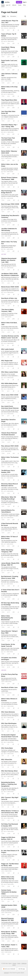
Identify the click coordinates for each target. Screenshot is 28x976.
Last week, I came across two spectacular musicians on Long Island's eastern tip (9, 488)
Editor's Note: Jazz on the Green (9, 165)
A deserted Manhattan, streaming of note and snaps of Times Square (10, 91)
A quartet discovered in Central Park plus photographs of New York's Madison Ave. (9, 168)
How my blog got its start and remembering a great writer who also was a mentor (10, 233)
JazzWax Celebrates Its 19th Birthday (9, 229)
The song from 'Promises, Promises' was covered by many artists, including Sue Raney (9, 581)
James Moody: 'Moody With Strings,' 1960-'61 (10, 564)
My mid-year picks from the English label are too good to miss (9, 679)
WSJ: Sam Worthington (8, 723)
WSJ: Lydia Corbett (7, 349)
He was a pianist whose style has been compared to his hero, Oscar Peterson (10, 397)
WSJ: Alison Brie (6, 759)
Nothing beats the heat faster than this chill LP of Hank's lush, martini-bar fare (9, 635)
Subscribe (19, 2)
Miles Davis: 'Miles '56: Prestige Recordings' (8, 498)
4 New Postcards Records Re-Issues (9, 524)
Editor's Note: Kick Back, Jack (9, 323)
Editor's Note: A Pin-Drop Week (9, 87)
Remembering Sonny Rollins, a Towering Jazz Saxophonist (9, 784)
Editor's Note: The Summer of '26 (10, 458)
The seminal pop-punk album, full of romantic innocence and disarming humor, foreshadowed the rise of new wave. (10, 340)
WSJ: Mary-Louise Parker (9, 372)
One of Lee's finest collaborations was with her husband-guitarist (10, 842)
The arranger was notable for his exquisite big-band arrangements (10, 289)
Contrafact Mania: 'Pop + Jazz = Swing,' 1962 (9, 125)
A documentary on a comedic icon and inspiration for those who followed (9, 703)
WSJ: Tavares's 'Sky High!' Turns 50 (10, 798)
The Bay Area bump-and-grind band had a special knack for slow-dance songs (9, 38)
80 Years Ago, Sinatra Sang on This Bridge (10, 603)
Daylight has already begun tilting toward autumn (8, 246)
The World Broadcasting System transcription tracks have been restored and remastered (9, 868)
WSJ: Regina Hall (6, 360)
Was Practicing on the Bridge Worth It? (8, 191)
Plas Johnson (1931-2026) (10, 446)
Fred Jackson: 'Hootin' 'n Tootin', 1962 (9, 945)
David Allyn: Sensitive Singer (8, 420)
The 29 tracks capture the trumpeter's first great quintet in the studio (10, 501)
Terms (18, 963)
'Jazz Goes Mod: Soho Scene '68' (8, 112)
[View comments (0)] (8, 345)
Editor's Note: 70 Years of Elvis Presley (9, 537)
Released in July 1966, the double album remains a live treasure (10, 649)
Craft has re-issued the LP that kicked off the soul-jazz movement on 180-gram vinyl (9, 314)
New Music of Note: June (9, 687)
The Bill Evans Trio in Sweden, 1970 (8, 471)
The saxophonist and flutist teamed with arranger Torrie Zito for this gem (10, 567)
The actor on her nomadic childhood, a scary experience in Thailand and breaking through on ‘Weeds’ (9, 374)
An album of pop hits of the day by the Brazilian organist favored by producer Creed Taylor (10, 554)
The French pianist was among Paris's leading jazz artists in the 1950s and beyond (9, 206)
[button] (2, 5)
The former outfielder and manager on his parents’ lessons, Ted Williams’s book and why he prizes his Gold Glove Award (10, 750)
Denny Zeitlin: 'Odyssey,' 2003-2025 (9, 152)
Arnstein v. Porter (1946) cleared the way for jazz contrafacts (10, 142)
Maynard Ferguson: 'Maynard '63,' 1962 (7, 919)
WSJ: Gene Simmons (8, 712)
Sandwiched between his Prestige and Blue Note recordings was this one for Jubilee (10, 25)
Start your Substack (10, 969)
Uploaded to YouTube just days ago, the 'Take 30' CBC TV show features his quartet (9, 828)
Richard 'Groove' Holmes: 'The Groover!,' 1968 (9, 178)
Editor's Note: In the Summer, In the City (7, 877)
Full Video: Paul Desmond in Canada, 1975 (9, 825)
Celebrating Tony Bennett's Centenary (10, 216)
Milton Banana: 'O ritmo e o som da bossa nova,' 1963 (10, 811)
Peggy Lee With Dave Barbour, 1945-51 (8, 838)
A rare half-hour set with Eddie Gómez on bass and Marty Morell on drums (10, 475)
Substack (6, 972)
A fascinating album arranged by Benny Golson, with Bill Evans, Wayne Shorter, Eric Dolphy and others (10, 129)
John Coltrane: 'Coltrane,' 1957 (9, 74)
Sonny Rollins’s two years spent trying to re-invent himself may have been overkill (9, 195)
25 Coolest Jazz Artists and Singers (9, 658)
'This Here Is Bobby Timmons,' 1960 (7, 310)
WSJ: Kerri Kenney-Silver (9, 771)
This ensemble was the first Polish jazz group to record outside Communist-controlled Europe (9, 264)
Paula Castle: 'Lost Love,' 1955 (9, 61)
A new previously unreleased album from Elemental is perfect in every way (9, 936)
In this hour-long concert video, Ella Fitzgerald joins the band (9, 51)
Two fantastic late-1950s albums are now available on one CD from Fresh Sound (10, 424)
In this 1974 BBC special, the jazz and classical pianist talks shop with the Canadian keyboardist (10, 410)
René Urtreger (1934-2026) (10, 204)
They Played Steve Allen (9, 100)
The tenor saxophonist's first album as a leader (8, 78)
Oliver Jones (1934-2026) (9, 395)
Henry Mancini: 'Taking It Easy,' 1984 (9, 632)
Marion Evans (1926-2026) (10, 287)
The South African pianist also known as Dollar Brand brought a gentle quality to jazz (10, 909)
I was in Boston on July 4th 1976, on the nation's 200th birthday (10, 622)
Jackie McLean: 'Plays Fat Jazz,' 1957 (9, 21)
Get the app (22, 969)
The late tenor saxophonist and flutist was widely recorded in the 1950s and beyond (10, 448)
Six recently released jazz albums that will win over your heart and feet (10, 301)
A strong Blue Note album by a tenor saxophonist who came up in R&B (10, 949)
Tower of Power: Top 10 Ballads (8, 35)
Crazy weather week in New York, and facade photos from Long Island (10, 461)
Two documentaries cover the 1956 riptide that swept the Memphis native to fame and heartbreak (9, 541)
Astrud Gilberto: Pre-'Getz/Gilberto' (8, 511)
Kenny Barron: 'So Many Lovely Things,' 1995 (9, 932)
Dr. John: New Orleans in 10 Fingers (10, 851)
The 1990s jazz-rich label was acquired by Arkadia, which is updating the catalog (9, 528)
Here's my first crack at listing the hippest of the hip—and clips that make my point (10, 662)
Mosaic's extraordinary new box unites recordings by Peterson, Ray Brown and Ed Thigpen (9, 437)
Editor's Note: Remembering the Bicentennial (7, 617)
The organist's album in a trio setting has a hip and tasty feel (9, 182)
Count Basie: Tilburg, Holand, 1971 (8, 48)
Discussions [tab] (13, 16)
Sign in (24, 2)
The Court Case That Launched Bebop (8, 139)
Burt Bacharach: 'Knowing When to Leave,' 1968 (9, 577)
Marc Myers (12, 28)
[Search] (25, 16)
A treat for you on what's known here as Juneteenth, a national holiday (9, 896)
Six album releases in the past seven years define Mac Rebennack (9, 855)
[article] (14, 25)
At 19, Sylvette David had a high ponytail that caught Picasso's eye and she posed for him (10, 352)
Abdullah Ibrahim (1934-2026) (9, 906)
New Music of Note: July (9, 298)
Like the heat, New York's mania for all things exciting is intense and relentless (9, 881)
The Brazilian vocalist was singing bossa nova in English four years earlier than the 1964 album (10, 514)
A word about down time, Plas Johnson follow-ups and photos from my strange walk (9, 327)
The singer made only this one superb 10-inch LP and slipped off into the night (10, 65)
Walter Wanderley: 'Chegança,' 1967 (7, 550)
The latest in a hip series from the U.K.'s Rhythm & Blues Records (10, 116)
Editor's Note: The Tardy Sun (9, 242)
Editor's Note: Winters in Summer (9, 699)
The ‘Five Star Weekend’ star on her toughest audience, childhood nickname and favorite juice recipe (10, 363)
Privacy (14, 963)
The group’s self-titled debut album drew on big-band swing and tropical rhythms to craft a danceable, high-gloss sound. (9, 739)
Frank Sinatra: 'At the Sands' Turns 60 (8, 645)
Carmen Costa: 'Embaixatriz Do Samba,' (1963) (9, 892)
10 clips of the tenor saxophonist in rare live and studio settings (10, 594)
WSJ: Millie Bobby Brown (9, 383)
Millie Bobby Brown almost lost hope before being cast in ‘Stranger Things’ (9, 386)
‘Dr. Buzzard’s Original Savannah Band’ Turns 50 (9, 735)
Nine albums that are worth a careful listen (9, 690)
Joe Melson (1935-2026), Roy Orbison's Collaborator (10, 274)
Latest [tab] (3, 16)
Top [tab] (8, 16)
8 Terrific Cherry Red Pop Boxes (9, 675)
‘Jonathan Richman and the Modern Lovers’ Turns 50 (10, 337)
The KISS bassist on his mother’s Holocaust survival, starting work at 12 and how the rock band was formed (10, 714)
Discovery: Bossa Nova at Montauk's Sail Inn (9, 484)
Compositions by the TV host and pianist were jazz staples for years (10, 102)
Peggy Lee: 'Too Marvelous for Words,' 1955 (10, 864)
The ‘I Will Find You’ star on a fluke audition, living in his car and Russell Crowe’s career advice (10, 726)
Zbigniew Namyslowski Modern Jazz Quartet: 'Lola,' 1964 (8, 260)
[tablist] (9, 16)
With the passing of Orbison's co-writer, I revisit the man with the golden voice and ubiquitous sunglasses (10, 278)
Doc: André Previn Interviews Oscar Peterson (10, 407)
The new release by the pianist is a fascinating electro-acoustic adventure (10, 155)
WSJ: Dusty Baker (7, 748)
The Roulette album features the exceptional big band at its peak (9, 923)
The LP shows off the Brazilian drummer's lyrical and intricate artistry (9, 815)
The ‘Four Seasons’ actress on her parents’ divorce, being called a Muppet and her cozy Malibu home (10, 773)
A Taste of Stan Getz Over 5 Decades (10, 590)
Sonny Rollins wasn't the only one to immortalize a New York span (10, 607)
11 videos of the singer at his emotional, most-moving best (9, 220)
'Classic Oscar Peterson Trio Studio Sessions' (9, 433)
